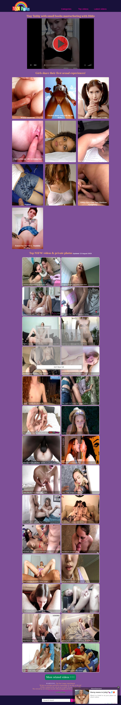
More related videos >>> (60, 677)
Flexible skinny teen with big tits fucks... (60, 116)
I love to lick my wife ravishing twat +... (27, 160)
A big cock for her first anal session (93, 118)
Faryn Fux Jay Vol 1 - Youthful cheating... (27, 247)
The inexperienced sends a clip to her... (93, 161)
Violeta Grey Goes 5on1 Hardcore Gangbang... (93, 203)
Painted (28, 205)
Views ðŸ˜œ (60, 205)
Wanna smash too (28, 118)
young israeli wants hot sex (60, 161)
